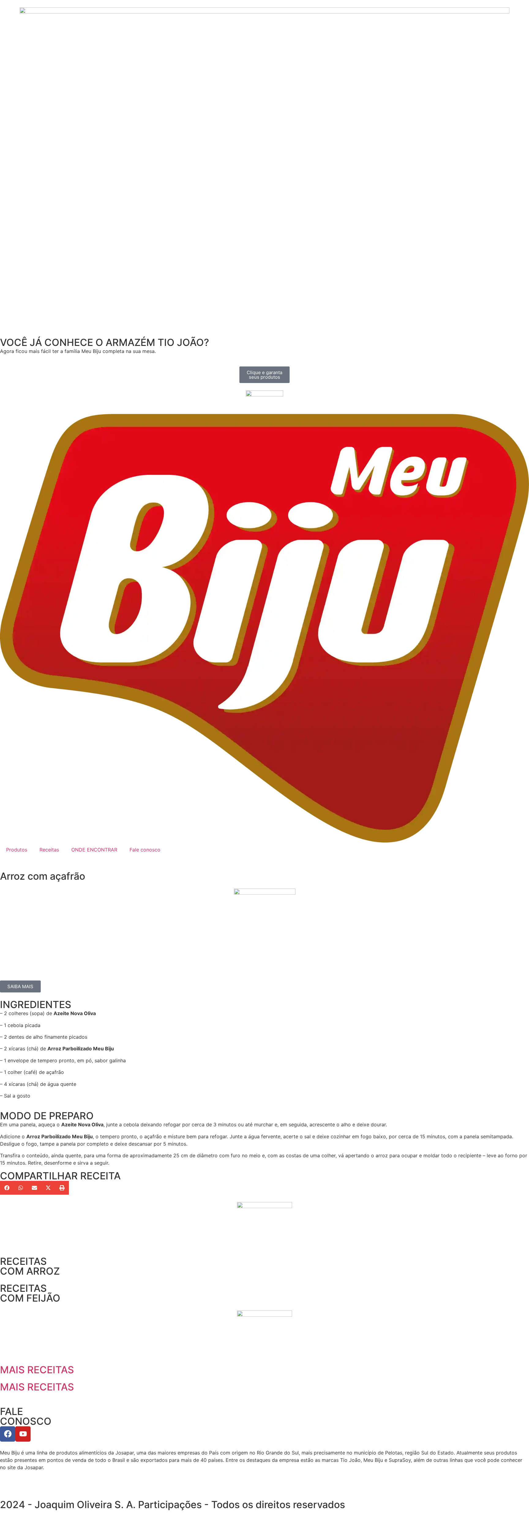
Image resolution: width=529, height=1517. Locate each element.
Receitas (49, 850)
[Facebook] (7, 1434)
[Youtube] (23, 1434)
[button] (7, 1188)
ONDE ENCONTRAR (94, 850)
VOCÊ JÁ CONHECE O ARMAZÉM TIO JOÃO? (104, 342)
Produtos (16, 850)
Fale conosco (144, 850)
